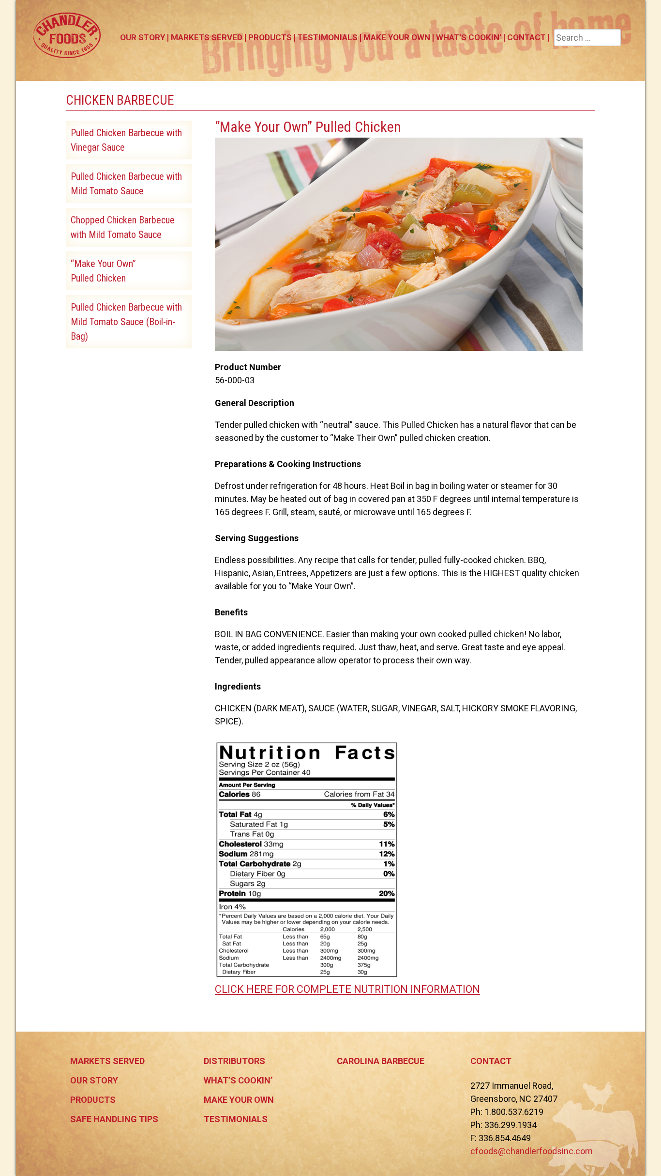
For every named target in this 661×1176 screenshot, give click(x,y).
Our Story (142, 37)
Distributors (234, 1061)
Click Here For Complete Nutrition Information (347, 989)
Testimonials (328, 37)
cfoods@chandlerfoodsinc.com (531, 1151)
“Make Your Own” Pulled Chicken (103, 271)
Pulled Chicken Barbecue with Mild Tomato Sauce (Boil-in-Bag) (126, 321)
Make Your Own (396, 37)
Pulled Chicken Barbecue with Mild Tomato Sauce (126, 184)
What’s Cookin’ (468, 37)
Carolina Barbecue (380, 1061)
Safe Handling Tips (114, 1119)
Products (270, 37)
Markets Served (206, 37)
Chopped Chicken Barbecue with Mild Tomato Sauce (123, 227)
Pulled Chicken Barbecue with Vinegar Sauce (126, 140)
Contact (526, 37)
